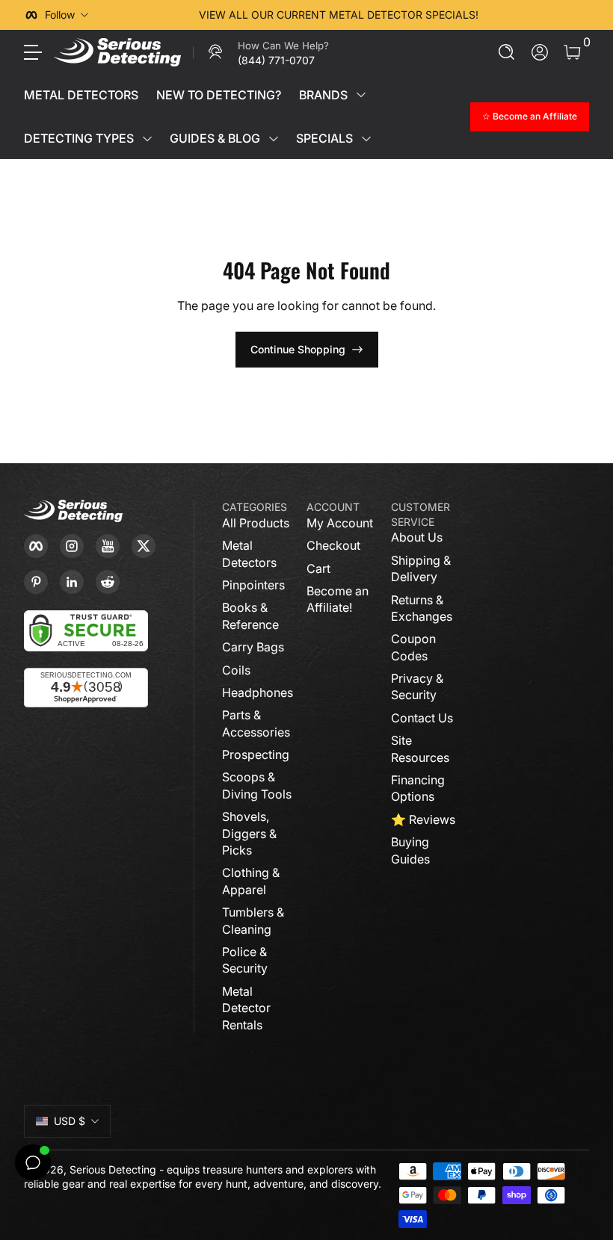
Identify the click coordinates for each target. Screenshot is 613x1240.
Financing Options (418, 788)
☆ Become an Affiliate (529, 116)
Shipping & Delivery (421, 568)
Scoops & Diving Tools (257, 785)
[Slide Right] (565, 15)
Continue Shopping (297, 349)
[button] (506, 52)
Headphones (257, 692)
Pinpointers (253, 584)
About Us (417, 537)
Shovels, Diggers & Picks (249, 833)
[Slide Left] (112, 15)
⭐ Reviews (423, 819)
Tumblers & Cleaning (253, 920)
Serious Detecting (113, 1169)
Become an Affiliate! (337, 599)
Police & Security (245, 960)
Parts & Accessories (256, 723)
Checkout (333, 545)
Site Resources (420, 748)
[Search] (506, 52)
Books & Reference (250, 615)
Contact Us (422, 717)
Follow (60, 14)
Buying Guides (410, 850)
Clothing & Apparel (251, 880)
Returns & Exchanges (421, 608)
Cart (318, 568)
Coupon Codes (413, 647)
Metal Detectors (249, 553)
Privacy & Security (417, 686)
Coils (236, 670)
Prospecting (255, 754)
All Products (255, 522)
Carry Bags (253, 646)
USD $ (69, 1121)
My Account (339, 522)
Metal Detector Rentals (246, 1008)
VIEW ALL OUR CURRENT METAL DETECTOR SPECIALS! (338, 14)
